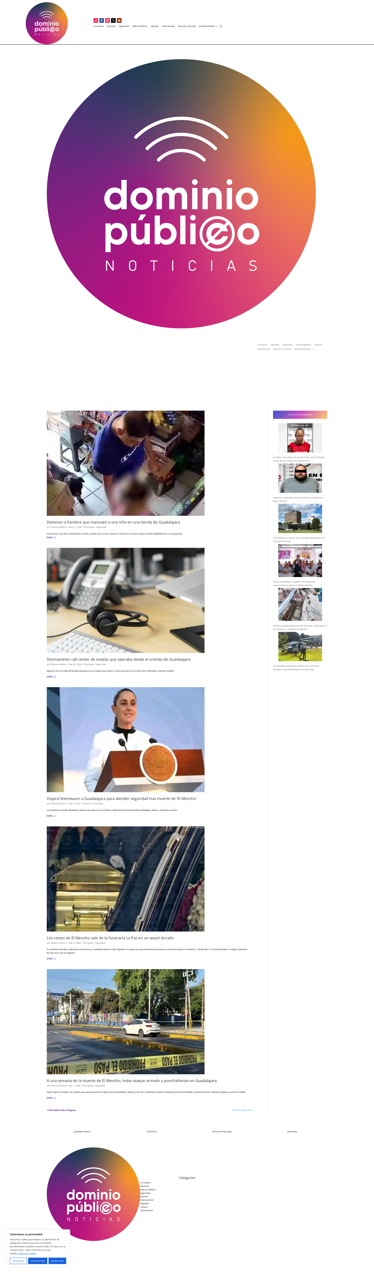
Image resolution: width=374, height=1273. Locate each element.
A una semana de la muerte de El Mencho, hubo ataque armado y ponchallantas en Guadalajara (132, 1080)
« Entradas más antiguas (61, 1110)
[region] (38, 1248)
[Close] (67, 1232)
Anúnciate (292, 1131)
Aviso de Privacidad (222, 1131)
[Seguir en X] (113, 20)
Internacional (168, 26)
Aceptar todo (57, 1260)
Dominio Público (59, 527)
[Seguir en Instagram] (107, 20)
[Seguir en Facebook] (101, 20)
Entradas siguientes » (242, 1110)
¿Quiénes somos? (81, 1131)
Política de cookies (27, 1253)
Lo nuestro (99, 26)
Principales (89, 527)
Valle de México (139, 26)
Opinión (155, 26)
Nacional (111, 26)
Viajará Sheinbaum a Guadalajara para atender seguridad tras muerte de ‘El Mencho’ (121, 798)
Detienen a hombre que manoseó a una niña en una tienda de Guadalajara (113, 522)
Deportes (144, 1203)
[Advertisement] (187, 380)
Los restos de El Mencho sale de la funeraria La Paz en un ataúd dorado (110, 937)
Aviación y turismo (187, 26)
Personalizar (18, 1260)
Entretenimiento (207, 26)
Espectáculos (146, 1210)
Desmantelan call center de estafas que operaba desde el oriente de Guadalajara (118, 659)
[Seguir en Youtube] (119, 20)
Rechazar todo (38, 1260)
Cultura (144, 1207)
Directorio (152, 1131)
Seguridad (124, 26)
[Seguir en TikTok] (96, 20)
